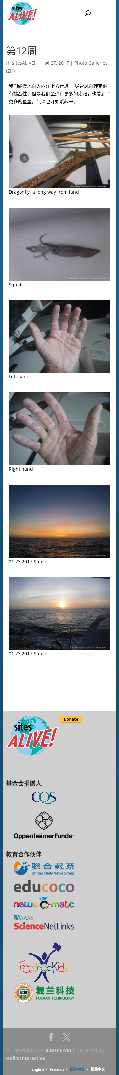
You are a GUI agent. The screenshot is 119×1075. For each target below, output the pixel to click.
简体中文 (77, 1069)
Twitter (67, 1039)
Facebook (51, 1039)
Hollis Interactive (25, 1058)
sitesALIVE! (23, 63)
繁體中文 (98, 1069)
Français (57, 1069)
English (38, 1069)
